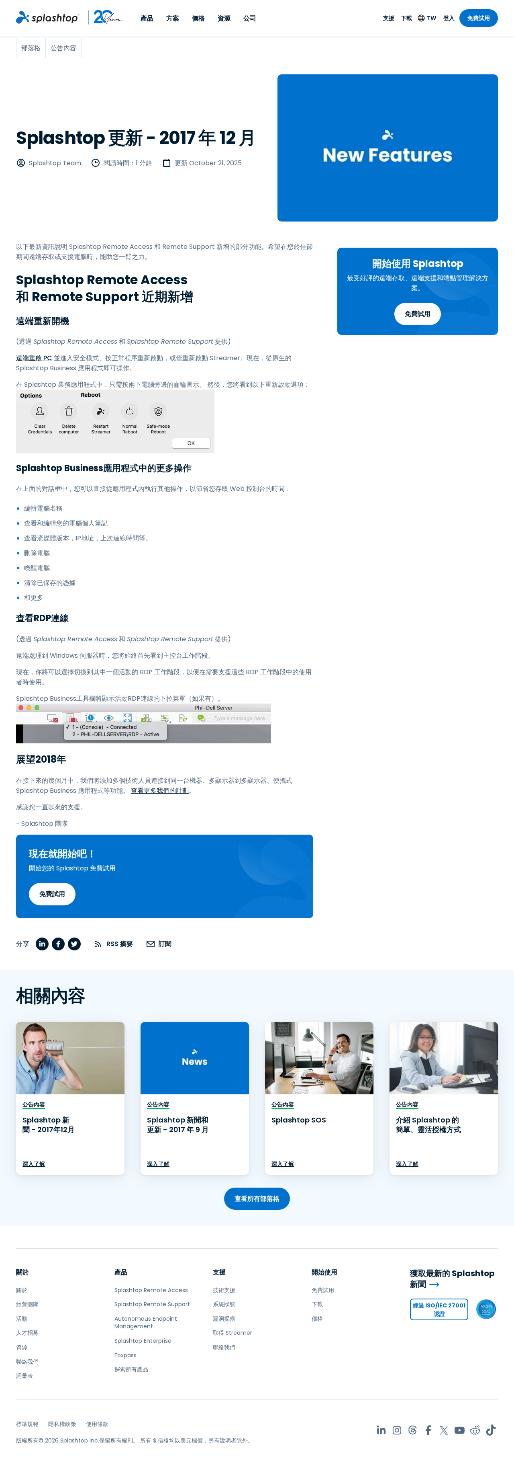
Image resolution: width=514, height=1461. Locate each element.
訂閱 (165, 943)
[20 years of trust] (102, 17)
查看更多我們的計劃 (160, 790)
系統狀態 (224, 1304)
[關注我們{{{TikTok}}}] (491, 1430)
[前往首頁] (48, 17)
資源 (224, 18)
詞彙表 (24, 1376)
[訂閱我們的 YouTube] (460, 1430)
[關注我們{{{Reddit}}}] (475, 1430)
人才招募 (27, 1333)
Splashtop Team (55, 163)
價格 (198, 18)
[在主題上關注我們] (413, 1430)
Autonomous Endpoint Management (145, 1323)
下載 (406, 18)
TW (431, 18)
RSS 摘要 (119, 943)
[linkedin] (42, 944)
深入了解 (33, 1164)
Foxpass (125, 1355)
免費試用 (478, 18)
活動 (21, 1319)
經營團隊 (27, 1304)
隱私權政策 (62, 1424)
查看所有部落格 (257, 1198)
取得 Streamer (232, 1333)
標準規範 (27, 1424)
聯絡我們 (27, 1362)
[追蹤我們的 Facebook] (428, 1430)
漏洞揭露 (224, 1319)
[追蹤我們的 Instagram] (397, 1430)
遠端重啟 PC (34, 358)
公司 (249, 18)
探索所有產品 (131, 1369)
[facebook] (58, 944)
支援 (388, 18)
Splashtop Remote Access (151, 1290)
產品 (147, 18)
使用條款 (97, 1424)
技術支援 (224, 1290)
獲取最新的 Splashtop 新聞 (452, 1278)
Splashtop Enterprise (142, 1341)
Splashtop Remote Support (152, 1304)
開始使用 (324, 1272)
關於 (22, 1272)
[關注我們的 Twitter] (444, 1430)
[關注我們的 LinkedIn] (381, 1430)
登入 (449, 18)
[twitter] (74, 944)
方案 (172, 18)
